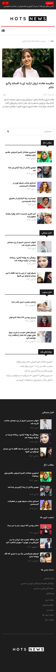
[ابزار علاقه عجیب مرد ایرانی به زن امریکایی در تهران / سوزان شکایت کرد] (45, 543)
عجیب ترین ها (48, 614)
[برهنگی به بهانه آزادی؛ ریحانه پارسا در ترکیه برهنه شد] (44, 262)
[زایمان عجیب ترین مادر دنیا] (44, 306)
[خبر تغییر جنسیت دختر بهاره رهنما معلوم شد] (44, 219)
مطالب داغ (46, 54)
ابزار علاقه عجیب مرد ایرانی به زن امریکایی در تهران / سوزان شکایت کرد (22, 541)
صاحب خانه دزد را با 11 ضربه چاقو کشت (36, 366)
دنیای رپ (50, 609)
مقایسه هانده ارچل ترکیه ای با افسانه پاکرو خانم (30, 85)
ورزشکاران (50, 593)
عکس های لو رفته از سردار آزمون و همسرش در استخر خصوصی (29, 6)
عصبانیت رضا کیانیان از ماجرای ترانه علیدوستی (22, 200)
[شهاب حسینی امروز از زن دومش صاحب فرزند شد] (44, 247)
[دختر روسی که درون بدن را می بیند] (45, 529)
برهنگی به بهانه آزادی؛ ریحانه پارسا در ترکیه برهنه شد (23, 259)
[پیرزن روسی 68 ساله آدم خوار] (44, 322)
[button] (7, 3)
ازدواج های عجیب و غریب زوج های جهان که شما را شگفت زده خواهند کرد (22, 335)
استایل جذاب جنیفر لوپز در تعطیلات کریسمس (24, 184)
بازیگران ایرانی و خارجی (30, 583)
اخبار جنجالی (49, 578)
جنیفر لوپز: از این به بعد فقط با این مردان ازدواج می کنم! (21, 274)
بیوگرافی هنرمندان (46, 583)
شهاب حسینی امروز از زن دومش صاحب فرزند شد (21, 244)
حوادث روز (50, 599)
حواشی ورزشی (48, 604)
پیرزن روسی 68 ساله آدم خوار (22, 317)
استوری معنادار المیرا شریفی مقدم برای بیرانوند (34, 361)
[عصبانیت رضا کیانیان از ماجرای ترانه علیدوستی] (44, 203)
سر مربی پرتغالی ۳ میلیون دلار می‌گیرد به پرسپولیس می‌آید (29, 375)
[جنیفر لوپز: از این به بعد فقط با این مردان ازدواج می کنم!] (44, 278)
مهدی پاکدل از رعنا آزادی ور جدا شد (38, 370)
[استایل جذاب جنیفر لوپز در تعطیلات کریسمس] (44, 188)
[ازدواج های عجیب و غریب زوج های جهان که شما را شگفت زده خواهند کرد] (44, 337)
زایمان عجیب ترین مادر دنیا (24, 302)
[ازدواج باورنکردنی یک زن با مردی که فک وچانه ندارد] (45, 558)
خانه (52, 41)
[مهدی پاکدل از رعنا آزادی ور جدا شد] (44, 172)
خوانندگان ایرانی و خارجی (44, 588)
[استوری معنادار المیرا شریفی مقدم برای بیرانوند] (44, 157)
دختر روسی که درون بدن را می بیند (23, 525)
